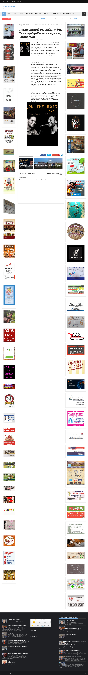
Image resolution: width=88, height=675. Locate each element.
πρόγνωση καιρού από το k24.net (40, 627)
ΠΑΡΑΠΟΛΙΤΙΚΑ (29, 13)
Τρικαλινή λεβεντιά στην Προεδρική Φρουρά (74, 662)
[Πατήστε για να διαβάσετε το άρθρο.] (75, 500)
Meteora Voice (8, 6)
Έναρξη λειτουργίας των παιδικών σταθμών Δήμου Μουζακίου (69, 19)
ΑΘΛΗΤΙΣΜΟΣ (38, 13)
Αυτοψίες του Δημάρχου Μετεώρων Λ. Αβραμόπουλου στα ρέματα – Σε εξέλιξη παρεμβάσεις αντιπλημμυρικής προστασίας (55, 164)
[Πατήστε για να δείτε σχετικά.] (9, 407)
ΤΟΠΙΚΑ (9, 13)
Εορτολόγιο (40, 665)
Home (20, 24)
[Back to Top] (85, 673)
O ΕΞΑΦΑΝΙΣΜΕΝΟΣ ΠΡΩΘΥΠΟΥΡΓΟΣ (16, 640)
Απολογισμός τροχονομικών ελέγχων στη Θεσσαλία (17, 646)
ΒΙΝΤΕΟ (46, 13)
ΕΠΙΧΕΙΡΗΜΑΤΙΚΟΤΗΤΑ (55, 13)
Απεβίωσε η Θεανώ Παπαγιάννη (14, 619)
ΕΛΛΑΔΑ (15, 13)
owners (24, 673)
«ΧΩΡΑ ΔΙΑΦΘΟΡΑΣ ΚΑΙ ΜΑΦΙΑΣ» (72, 650)
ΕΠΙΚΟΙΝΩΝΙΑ (13, 1)
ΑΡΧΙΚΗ (3, 1)
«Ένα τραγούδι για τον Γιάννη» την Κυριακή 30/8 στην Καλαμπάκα (38, 19)
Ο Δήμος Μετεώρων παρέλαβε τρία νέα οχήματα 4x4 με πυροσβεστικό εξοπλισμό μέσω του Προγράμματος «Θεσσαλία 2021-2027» (75, 643)
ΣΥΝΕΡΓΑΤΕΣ (19, 1)
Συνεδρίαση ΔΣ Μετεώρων (13, 633)
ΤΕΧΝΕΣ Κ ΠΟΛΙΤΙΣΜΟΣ (68, 13)
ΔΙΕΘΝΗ (21, 13)
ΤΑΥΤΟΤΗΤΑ (8, 1)
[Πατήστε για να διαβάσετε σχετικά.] (9, 60)
